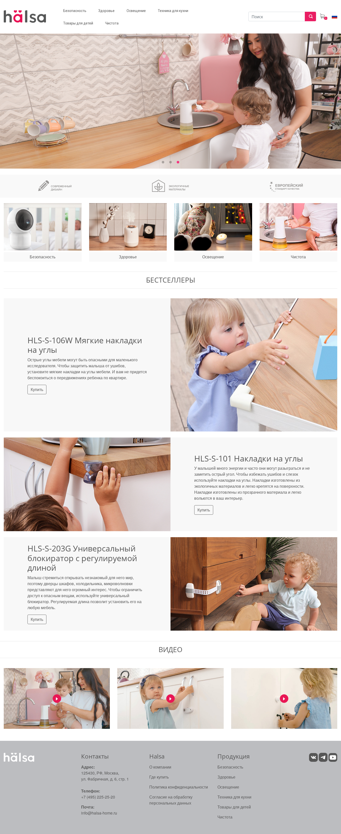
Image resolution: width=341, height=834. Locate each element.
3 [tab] (177, 162)
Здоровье (226, 777)
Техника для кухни (234, 797)
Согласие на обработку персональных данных (170, 800)
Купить (37, 389)
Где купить (159, 777)
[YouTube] (333, 757)
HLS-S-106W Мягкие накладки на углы (84, 345)
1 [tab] (163, 162)
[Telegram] (324, 757)
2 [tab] (170, 162)
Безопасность (230, 767)
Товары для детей (234, 807)
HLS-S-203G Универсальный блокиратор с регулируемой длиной (82, 558)
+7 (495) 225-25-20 (98, 797)
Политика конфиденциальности (178, 787)
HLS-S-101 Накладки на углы (248, 458)
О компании (160, 767)
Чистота (224, 817)
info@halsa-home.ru (99, 813)
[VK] (313, 757)
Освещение (228, 787)
